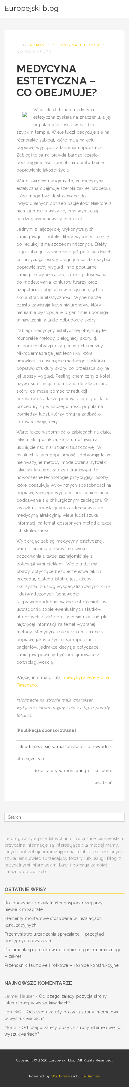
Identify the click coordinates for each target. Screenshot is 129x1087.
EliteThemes (89, 1076)
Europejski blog (31, 8)
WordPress (60, 1076)
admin (37, 45)
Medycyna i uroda (76, 45)
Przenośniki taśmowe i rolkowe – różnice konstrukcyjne (61, 965)
